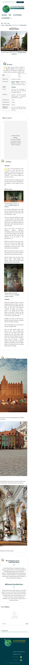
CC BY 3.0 (11, 296)
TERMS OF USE (17, 654)
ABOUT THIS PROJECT (19, 651)
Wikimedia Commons (22, 52)
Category (4, 86)
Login (26, 623)
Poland (8, 23)
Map (10, 14)
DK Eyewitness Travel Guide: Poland (14, 584)
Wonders (7, 606)
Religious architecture (8, 25)
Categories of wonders (23, 25)
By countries (6, 18)
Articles (4, 14)
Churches (2, 25)
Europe (5, 23)
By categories (17, 14)
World (2, 23)
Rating (4, 75)
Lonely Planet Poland (14, 562)
